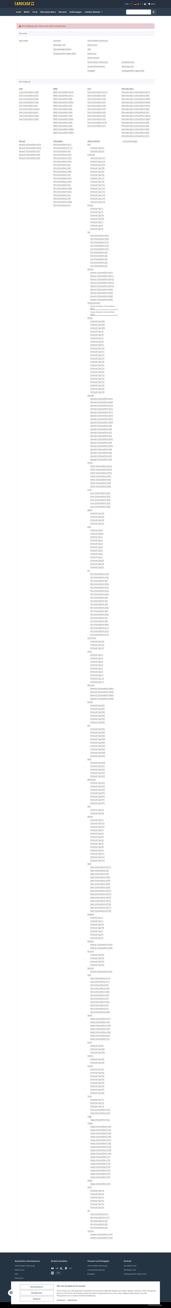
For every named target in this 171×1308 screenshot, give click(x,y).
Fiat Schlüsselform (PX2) (99, 239)
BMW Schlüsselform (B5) (62, 112)
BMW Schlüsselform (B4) (62, 116)
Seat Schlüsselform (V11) (99, 981)
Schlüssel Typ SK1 (97, 1069)
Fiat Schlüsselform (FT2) (99, 245)
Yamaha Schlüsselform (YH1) (101, 1234)
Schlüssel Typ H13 (97, 358)
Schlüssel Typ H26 (97, 392)
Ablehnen (37, 1299)
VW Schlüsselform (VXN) (62, 188)
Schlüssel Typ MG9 (97, 756)
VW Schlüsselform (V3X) (62, 181)
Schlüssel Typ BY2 (97, 151)
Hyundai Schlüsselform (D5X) (101, 439)
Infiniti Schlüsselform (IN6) (100, 479)
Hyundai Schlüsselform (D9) (101, 426)
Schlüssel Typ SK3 (97, 1076)
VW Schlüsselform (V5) (61, 175)
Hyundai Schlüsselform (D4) (101, 449)
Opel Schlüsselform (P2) (99, 870)
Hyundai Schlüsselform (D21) (101, 399)
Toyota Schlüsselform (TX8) (100, 1133)
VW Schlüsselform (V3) (61, 185)
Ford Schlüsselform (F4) (96, 112)
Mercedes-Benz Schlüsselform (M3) (135, 129)
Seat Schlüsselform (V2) (99, 1005)
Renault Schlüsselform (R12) (30, 144)
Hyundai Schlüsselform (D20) (101, 402)
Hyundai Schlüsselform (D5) (101, 442)
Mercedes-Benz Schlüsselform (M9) (135, 95)
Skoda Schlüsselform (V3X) (100, 1025)
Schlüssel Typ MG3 (97, 736)
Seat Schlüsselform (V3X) (99, 992)
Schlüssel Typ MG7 (97, 749)
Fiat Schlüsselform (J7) (98, 266)
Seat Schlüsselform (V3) (99, 998)
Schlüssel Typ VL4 (97, 1190)
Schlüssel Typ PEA (97, 965)
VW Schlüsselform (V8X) (62, 171)
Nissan (90, 816)
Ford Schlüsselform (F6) (96, 105)
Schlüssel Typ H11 (97, 351)
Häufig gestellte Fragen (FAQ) (64, 53)
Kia (88, 570)
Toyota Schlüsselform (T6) (100, 1174)
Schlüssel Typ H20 (97, 362)
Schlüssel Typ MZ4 (97, 715)
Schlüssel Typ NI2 (97, 813)
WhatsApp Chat (59, 45)
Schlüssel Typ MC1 (97, 766)
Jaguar (89, 510)
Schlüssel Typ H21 (97, 365)
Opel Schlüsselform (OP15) (100, 901)
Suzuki (90, 1066)
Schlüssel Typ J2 (96, 540)
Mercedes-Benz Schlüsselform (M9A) (136, 102)
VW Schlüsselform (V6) (61, 165)
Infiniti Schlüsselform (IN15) (101, 473)
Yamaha (90, 1231)
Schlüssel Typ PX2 (97, 218)
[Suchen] (153, 12)
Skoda (89, 1015)
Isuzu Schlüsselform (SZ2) (100, 493)
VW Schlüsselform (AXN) (62, 202)
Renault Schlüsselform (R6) (29, 154)
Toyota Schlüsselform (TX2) (100, 1143)
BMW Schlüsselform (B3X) (63, 119)
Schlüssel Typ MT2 (97, 796)
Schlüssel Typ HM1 (97, 321)
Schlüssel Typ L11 (97, 682)
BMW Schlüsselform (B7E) (63, 102)
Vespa (89, 1180)
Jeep (89, 527)
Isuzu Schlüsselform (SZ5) (100, 503)
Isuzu (89, 490)
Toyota (90, 1123)
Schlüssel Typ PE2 (97, 958)
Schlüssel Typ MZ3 (97, 712)
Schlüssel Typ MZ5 (97, 719)
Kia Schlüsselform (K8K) (99, 624)
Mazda (90, 702)
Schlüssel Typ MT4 (97, 789)
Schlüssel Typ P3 (96, 229)
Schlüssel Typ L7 (96, 668)
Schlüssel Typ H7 (96, 338)
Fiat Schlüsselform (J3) (98, 252)
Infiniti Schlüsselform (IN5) (100, 476)
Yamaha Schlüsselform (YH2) (101, 1238)
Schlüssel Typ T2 (96, 212)
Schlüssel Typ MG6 (97, 746)
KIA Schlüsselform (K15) (99, 577)
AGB (89, 49)
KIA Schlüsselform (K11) (99, 628)
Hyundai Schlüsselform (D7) (101, 456)
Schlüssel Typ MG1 (97, 729)
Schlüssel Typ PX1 (97, 215)
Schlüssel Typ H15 (97, 375)
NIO (89, 806)
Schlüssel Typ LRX (97, 517)
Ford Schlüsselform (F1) (96, 126)
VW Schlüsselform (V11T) (62, 148)
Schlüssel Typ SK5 (97, 1083)
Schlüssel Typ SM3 (97, 1052)
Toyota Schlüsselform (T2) (100, 1160)
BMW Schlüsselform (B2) (62, 126)
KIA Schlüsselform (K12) (99, 631)
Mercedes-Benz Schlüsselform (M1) (135, 136)
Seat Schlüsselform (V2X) (99, 1002)
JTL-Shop (159, 1305)
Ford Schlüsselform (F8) (96, 99)
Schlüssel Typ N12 (97, 857)
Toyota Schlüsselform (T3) (100, 1163)
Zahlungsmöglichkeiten (62, 49)
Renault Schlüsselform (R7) (29, 151)
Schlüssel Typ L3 (96, 655)
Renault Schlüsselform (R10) (30, 148)
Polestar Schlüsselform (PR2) (101, 944)
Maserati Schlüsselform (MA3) (102, 695)
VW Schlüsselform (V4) (61, 151)
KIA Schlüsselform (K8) (99, 621)
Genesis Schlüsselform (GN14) (102, 286)
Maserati (90, 685)
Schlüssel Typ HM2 (97, 324)
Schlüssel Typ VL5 (97, 1194)
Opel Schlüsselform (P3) (99, 874)
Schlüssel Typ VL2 (97, 1200)
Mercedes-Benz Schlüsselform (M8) (135, 109)
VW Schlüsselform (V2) (61, 195)
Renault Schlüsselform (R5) (29, 158)
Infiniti (89, 463)
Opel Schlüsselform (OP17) (100, 907)
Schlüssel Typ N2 (97, 830)
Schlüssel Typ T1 (96, 208)
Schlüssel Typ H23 (97, 378)
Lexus (89, 651)
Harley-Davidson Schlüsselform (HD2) (102, 313)
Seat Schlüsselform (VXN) (100, 1012)
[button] (126, 4)
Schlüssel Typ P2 (96, 225)
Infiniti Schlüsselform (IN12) (101, 466)
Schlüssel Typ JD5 (97, 560)
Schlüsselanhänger (130, 141)
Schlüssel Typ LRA (97, 513)
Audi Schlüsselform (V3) (28, 105)
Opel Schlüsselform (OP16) (100, 904)
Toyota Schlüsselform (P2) (100, 1177)
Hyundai (90, 395)
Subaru (90, 1056)
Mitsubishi (91, 779)
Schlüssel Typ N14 (97, 823)
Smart (89, 1042)
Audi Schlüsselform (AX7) (29, 95)
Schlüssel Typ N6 (97, 840)
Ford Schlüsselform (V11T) (97, 92)
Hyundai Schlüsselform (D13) (101, 405)
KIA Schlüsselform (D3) (99, 604)
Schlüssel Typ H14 (97, 368)
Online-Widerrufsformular (97, 40)
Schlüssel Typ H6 (96, 335)
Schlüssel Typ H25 (97, 388)
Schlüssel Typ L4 (96, 658)
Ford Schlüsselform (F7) (96, 102)
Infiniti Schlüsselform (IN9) (100, 486)
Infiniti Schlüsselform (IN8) (100, 483)
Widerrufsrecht (93, 58)
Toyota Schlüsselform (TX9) (100, 1136)
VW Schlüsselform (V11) (62, 144)
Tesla (89, 1096)
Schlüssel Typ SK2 (97, 1072)
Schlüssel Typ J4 (96, 547)
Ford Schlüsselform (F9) (96, 95)
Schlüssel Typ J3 (96, 543)
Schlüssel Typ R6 (96, 1045)
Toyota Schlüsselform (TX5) (100, 1153)
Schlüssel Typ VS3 (97, 1207)
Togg (89, 1116)
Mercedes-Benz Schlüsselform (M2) (135, 132)
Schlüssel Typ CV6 (97, 175)
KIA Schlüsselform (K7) (99, 618)
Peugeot (90, 914)
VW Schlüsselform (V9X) (62, 158)
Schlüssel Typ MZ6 (97, 722)
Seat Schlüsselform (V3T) (99, 995)
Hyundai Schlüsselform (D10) (101, 415)
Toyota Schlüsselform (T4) (100, 1167)
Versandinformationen (96, 66)
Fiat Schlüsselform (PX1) (99, 235)
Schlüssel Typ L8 (96, 671)
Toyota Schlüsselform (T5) (100, 1170)
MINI (89, 759)
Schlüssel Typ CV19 (97, 165)
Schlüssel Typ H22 (97, 372)
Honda (90, 318)
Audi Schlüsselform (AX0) (29, 119)
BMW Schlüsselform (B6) (62, 109)
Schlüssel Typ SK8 (97, 1093)
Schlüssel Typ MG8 (97, 752)
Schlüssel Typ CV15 (97, 198)
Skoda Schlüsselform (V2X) (100, 1032)
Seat (89, 975)
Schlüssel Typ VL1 (97, 1197)
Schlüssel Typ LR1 (97, 523)
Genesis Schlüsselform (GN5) (101, 299)
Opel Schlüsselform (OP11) (100, 867)
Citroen (90, 205)
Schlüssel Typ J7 (96, 557)
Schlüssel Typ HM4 (97, 328)
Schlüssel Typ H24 (97, 385)
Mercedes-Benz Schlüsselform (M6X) (136, 119)
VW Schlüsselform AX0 (62, 198)
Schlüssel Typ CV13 (97, 192)
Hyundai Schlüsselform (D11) (101, 412)
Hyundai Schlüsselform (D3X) (101, 446)
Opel (89, 864)
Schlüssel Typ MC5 (97, 776)
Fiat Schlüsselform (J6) (98, 262)
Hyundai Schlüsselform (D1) (101, 432)
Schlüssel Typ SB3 (97, 1062)
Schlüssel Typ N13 (97, 860)
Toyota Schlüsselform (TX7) (100, 1130)
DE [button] (138, 4)
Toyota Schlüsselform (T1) (100, 1157)
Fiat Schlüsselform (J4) (98, 256)
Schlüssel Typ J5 (96, 550)
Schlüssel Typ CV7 (97, 178)
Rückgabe (91, 70)
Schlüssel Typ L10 (97, 678)
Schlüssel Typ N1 (97, 820)
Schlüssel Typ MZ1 (97, 705)
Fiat (88, 232)
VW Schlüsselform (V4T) (62, 154)
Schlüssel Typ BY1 (97, 148)
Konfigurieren (36, 1293)
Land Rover (91, 638)
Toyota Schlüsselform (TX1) (100, 1140)
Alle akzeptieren (36, 1287)
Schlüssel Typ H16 (97, 382)
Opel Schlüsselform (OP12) (100, 891)
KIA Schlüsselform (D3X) (99, 607)
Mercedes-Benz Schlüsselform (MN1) (136, 116)
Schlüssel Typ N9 (97, 850)
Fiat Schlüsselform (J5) (98, 259)
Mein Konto (23, 40)
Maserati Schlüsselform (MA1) (102, 688)
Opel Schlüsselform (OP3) (100, 880)
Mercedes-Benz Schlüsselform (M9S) (136, 99)
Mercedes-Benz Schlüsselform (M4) (135, 126)
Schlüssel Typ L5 (96, 661)
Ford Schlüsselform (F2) (96, 119)
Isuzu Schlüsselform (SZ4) (100, 500)
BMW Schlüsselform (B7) (62, 105)
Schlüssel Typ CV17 (97, 158)
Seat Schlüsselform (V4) (99, 985)
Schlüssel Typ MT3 (97, 793)
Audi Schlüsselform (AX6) (29, 99)
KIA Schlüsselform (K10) (99, 574)
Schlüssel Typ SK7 (97, 1089)
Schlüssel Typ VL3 (97, 1204)
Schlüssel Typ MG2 (97, 732)
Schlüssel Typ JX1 (97, 533)
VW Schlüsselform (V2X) (62, 192)
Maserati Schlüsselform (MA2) (102, 692)
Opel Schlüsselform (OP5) (100, 884)
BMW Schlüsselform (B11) (63, 95)
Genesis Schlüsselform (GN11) (102, 276)
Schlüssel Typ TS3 (97, 1106)
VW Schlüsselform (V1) (61, 205)
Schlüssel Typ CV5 (97, 171)
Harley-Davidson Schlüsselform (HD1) (102, 307)
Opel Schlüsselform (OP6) (100, 887)
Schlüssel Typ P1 (96, 222)
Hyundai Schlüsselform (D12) (101, 409)
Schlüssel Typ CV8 (97, 181)
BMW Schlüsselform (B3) (62, 122)
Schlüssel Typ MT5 (97, 786)
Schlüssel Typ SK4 (97, 1079)
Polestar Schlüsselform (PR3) (101, 948)
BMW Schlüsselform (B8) (62, 99)
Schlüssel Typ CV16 (97, 202)
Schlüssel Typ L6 (96, 665)
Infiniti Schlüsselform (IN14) (101, 469)
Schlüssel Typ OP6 (97, 168)
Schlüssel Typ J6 (96, 554)
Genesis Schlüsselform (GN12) (102, 279)
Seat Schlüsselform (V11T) (100, 978)
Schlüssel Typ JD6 (97, 564)
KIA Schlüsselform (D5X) (99, 614)
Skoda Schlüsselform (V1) (100, 1039)
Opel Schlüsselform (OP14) (100, 897)
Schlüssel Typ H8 (96, 341)
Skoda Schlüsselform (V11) (100, 1019)
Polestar (90, 941)
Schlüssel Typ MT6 (97, 783)
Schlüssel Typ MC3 (97, 773)
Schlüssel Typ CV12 (97, 188)
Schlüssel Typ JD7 (97, 567)
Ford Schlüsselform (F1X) (97, 122)
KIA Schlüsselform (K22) (99, 591)
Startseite (57, 40)
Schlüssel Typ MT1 (97, 800)
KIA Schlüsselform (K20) (99, 584)
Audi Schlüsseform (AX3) (28, 112)
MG (88, 725)
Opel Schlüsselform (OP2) (100, 877)
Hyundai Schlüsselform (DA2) (101, 422)
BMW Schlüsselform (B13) (63, 92)
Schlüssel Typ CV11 (97, 185)
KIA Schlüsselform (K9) (99, 597)
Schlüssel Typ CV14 (97, 195)
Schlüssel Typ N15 (97, 826)
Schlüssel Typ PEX (97, 955)
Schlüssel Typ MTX (97, 803)
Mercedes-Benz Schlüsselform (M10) (136, 105)
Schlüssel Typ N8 (97, 847)
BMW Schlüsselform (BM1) (63, 132)
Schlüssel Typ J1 (96, 537)
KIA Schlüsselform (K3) (99, 601)
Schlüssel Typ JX (96, 530)
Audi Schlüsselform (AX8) (29, 92)
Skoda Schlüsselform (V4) (100, 1022)
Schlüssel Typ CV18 (97, 161)
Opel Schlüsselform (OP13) (100, 894)
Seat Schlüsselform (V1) (99, 1008)
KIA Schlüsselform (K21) (99, 587)
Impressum (61, 1300)
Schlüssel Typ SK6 (97, 1086)
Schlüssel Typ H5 (96, 331)
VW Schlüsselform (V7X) (62, 161)
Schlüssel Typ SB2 (97, 1059)
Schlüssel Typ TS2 (97, 1103)
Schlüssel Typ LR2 (97, 520)
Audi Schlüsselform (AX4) (29, 102)
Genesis (90, 269)
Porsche (90, 951)
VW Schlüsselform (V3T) (62, 178)
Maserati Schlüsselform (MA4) (102, 698)
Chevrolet (91, 154)
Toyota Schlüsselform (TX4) (100, 1150)
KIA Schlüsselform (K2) (99, 581)
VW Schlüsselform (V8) (61, 168)
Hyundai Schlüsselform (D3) (101, 459)
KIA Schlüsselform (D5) (99, 611)
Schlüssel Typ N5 (97, 837)
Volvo (89, 1187)
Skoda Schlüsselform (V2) (100, 1035)
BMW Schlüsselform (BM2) (63, 129)
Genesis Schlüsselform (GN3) (101, 293)
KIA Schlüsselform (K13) (99, 634)
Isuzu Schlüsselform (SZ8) (100, 506)
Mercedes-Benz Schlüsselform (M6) (135, 122)
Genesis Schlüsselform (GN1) (101, 272)
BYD (89, 144)
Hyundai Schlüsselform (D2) (101, 436)
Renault (90, 968)
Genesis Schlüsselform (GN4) (101, 296)
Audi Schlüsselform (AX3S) (29, 109)
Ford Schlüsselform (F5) (96, 109)
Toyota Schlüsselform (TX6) (100, 1126)
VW (88, 1211)
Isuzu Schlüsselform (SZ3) (100, 496)
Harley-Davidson (93, 303)
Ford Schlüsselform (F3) (96, 116)
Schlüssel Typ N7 (97, 843)
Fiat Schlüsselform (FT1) (99, 242)
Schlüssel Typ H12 (97, 355)
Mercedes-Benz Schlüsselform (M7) (135, 112)
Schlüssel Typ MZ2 (97, 709)
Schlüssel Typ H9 (96, 345)
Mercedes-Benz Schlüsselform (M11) (136, 92)
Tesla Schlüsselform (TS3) (100, 1113)
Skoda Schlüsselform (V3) (100, 1029)
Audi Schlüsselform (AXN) (29, 116)
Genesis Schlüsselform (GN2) (101, 289)
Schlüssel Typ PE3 (97, 961)
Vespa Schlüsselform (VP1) (100, 1184)
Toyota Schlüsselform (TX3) (100, 1147)
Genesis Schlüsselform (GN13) (102, 283)
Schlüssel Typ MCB (97, 762)
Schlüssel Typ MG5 (97, 742)
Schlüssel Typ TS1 (97, 1099)
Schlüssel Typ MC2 (97, 769)
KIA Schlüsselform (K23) (99, 594)
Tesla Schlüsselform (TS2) (100, 1110)
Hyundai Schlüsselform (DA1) (101, 419)
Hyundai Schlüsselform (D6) (101, 452)
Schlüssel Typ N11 (97, 853)
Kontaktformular (128, 62)
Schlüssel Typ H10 (97, 348)
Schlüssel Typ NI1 (97, 810)
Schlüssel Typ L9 (96, 675)
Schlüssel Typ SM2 (97, 1049)
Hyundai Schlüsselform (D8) (101, 429)
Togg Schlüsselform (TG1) (100, 1120)
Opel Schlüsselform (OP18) (100, 911)
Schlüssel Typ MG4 (97, 739)
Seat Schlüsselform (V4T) (99, 988)
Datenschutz (72, 1300)
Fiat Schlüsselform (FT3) (99, 249)
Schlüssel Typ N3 (97, 833)
